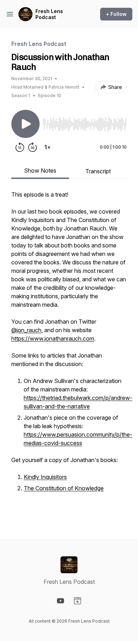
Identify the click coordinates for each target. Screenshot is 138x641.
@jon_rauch (26, 330)
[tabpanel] (69, 353)
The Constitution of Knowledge (64, 488)
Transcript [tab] (98, 171)
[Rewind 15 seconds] (20, 147)
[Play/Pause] (25, 124)
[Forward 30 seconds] (33, 147)
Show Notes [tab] (40, 170)
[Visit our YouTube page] (60, 600)
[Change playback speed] (47, 147)
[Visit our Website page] (77, 600)
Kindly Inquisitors (45, 476)
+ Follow (116, 14)
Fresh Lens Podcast (49, 14)
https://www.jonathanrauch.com (52, 338)
